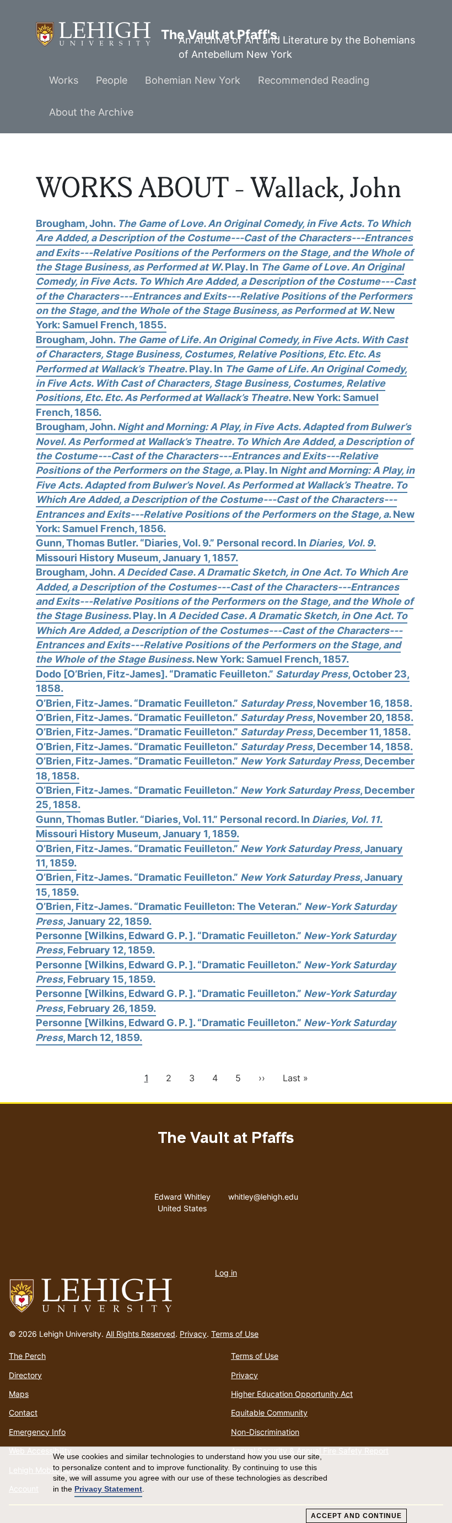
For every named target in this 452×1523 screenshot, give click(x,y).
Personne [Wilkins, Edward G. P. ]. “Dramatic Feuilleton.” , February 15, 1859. (216, 972)
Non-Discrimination (265, 1432)
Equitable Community (269, 1412)
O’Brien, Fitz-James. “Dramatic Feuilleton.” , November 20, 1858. (224, 717)
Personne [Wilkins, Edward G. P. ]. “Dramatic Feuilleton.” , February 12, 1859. (216, 943)
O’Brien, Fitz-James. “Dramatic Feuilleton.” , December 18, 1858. (225, 768)
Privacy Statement (108, 1488)
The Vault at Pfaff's (98, 34)
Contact (23, 1412)
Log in (226, 1272)
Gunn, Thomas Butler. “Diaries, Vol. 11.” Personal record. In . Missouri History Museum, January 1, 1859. (209, 826)
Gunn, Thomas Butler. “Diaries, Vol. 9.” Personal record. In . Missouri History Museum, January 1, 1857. (206, 550)
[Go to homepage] (226, 1296)
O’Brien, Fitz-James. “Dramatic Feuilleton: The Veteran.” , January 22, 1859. (216, 913)
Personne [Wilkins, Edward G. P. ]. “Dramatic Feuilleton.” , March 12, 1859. (216, 1030)
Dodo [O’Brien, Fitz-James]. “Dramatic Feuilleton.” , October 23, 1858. (223, 681)
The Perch (27, 1356)
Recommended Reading (313, 80)
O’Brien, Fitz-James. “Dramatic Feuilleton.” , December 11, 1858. (223, 732)
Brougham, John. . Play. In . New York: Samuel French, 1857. (224, 615)
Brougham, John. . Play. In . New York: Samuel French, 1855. (226, 274)
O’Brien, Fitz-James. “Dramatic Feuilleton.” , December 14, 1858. (224, 747)
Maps (19, 1394)
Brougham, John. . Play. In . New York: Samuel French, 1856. (222, 376)
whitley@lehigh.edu (263, 1194)
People (111, 80)
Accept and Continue (356, 1516)
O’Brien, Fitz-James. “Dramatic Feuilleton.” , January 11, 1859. (219, 856)
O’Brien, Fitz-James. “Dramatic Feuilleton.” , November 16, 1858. (224, 703)
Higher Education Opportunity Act (292, 1394)
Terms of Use (235, 1334)
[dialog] (226, 1485)
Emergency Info (37, 1432)
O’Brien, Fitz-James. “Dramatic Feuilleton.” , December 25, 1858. (225, 797)
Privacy (193, 1334)
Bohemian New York (192, 80)
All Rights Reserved (140, 1334)
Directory (25, 1375)
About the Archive (91, 112)
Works (63, 80)
